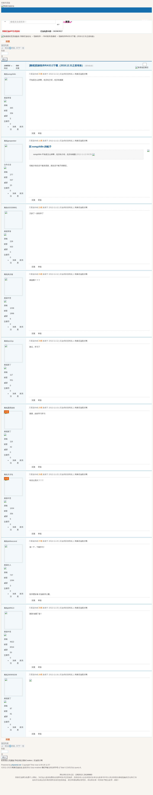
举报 (40, 133)
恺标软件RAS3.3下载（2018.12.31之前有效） (77, 36)
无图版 (11, 760)
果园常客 (7, 98)
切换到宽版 (5, 3)
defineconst (12, 541)
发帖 (3, 41)
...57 (16, 48)
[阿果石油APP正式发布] (148, 151)
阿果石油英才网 (81, 74)
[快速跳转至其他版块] (10, 36)
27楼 (40, 541)
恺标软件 (37, 36)
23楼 (40, 274)
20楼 (40, 74)
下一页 (21, 48)
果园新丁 (7, 365)
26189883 (88, 775)
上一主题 (136, 64)
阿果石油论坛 (25, 36)
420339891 (12, 208)
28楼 (40, 608)
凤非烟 (10, 274)
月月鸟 (10, 475)
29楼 (40, 675)
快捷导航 (80, 22)
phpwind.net (16, 765)
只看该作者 (33, 74)
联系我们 (4, 760)
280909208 (12, 675)
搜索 (67, 21)
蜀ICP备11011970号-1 (51, 768)
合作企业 (7, 165)
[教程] (32, 65)
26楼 (40, 474)
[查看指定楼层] (141, 67)
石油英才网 (38, 760)
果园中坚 (7, 298)
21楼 (40, 141)
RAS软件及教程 (49, 36)
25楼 (40, 408)
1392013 (79, 775)
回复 (8, 41)
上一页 (4, 48)
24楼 (40, 341)
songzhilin (12, 74)
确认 (4, 59)
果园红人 (7, 565)
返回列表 (4, 45)
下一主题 (139, 64)
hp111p (10, 341)
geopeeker (12, 141)
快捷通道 (145, 20)
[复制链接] (89, 66)
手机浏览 (18, 760)
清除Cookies (27, 760)
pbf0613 (11, 608)
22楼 (40, 207)
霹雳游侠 (11, 408)
